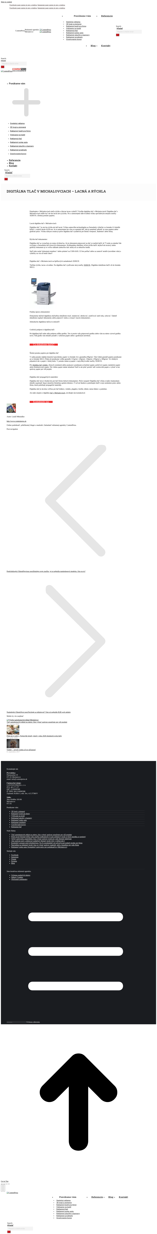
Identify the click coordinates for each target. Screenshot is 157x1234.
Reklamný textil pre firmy (20, 814)
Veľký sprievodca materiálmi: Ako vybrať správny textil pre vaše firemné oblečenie (41, 839)
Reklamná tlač (16, 827)
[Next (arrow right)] (4, 1188)
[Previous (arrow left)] (2, 1188)
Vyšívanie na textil (18, 816)
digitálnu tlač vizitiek (40, 365)
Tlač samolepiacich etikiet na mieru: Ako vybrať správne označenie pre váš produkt (37, 722)
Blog (13, 863)
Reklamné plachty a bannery (21, 818)
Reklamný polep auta (19, 820)
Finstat (13, 859)
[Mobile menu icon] (1, 53)
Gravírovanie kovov (18, 825)
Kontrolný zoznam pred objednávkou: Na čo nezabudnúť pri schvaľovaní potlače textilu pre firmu (46, 843)
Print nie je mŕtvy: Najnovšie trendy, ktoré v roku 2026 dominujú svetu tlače (34, 736)
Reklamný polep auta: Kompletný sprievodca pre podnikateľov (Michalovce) (39, 847)
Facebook (14, 855)
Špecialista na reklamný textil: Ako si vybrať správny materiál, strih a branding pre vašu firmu (45, 845)
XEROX (87, 265)
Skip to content (6, 2)
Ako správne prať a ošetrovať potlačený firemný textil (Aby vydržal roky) (38, 841)
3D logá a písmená (18, 811)
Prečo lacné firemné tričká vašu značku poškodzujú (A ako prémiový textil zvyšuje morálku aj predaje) (48, 837)
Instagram (14, 857)
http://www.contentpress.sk (16, 421)
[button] (24, 79)
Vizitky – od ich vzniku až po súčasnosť (21, 750)
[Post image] (23, 720)
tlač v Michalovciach (57, 393)
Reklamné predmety (18, 822)
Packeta (14, 861)
